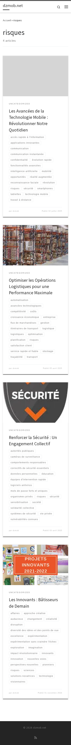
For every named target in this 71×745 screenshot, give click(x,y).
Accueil (7, 20)
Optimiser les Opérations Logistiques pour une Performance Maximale (32, 286)
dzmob (16, 211)
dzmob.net (39, 727)
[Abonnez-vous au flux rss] (35, 737)
